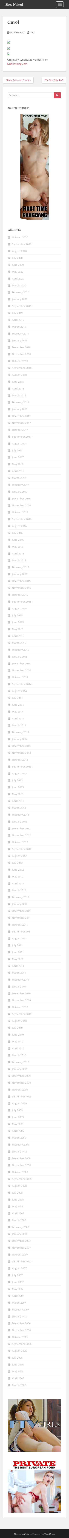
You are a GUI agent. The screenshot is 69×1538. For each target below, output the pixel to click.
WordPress (49, 1534)
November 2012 (21, 835)
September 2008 (21, 1179)
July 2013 (17, 780)
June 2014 (18, 704)
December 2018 (21, 347)
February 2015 (20, 649)
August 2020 (19, 251)
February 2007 (20, 1309)
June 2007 (18, 1282)
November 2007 (21, 1247)
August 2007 (19, 1268)
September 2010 (21, 1014)
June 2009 (18, 1117)
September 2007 (21, 1261)
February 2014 (20, 732)
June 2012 (18, 869)
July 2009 (17, 1110)
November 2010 (21, 1000)
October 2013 (20, 759)
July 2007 (17, 1275)
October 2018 (20, 361)
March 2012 (19, 890)
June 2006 (18, 1364)
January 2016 (19, 574)
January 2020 (19, 299)
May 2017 (17, 464)
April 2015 (18, 636)
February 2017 (20, 484)
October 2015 (20, 594)
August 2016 (19, 526)
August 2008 (19, 1185)
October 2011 (20, 924)
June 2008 (18, 1199)
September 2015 (21, 601)
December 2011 (21, 911)
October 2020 (20, 237)
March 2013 (19, 807)
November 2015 (21, 588)
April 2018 (18, 388)
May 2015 (17, 629)
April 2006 (18, 1378)
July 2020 (17, 258)
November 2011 (21, 917)
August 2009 (19, 1103)
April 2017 (18, 471)
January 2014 (19, 739)
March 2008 (19, 1220)
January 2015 (19, 656)
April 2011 (18, 966)
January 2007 (19, 1316)
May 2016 (17, 546)
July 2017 (17, 450)
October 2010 (20, 1007)
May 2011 (17, 959)
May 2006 (17, 1371)
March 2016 (19, 560)
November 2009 (21, 1082)
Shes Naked (14, 4)
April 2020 (18, 278)
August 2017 (19, 443)
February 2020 (20, 292)
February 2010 (20, 1062)
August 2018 (19, 374)
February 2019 (20, 333)
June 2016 (18, 539)
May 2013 (17, 794)
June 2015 (18, 622)
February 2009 (20, 1144)
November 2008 (21, 1165)
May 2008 (17, 1206)
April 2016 (18, 553)
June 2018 (18, 381)
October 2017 (20, 429)
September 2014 (21, 684)
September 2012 (21, 849)
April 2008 (18, 1213)
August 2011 (19, 938)
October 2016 (20, 512)
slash (32, 32)
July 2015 (17, 615)
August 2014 (19, 691)
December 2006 (21, 1323)
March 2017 (19, 478)
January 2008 (19, 1234)
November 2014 (21, 670)
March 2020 (19, 285)
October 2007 (20, 1254)
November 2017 (21, 423)
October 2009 (20, 1089)
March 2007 (19, 1302)
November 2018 (21, 354)
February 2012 (20, 897)
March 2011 (19, 972)
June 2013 (18, 787)
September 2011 (21, 931)
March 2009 (19, 1137)
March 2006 (19, 1385)
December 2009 (21, 1075)
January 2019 (19, 340)
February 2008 (20, 1227)
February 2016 (20, 567)
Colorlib (28, 1534)
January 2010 (19, 1069)
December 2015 (21, 581)
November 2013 (21, 752)
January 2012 (19, 904)
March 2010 (19, 1055)
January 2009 (19, 1151)
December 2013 (21, 746)
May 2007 (17, 1289)
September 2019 (21, 306)
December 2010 (21, 993)
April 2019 (18, 319)
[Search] (57, 95)
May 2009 (17, 1124)
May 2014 (17, 711)
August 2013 (19, 773)
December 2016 (21, 498)
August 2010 (19, 1021)
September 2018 (21, 368)
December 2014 (21, 663)
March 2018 (19, 395)
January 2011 (19, 986)
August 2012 (19, 856)
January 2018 (19, 409)
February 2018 (20, 402)
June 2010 (18, 1034)
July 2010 (17, 1027)
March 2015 (19, 642)
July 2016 (17, 533)
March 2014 (19, 725)
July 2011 (17, 945)
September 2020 (21, 244)
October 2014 (20, 677)
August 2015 (19, 608)
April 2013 (18, 801)
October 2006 (20, 1337)
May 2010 (17, 1041)
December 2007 (21, 1240)
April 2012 (18, 883)
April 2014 (18, 718)
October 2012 (20, 842)
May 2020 (17, 271)
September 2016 (21, 519)
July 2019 (17, 313)
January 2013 (19, 821)
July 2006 (17, 1357)
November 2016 (21, 505)
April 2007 (18, 1295)
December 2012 (21, 828)
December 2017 (21, 416)
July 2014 (17, 697)
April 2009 (18, 1130)
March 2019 (19, 326)
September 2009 (21, 1096)
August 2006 (19, 1350)
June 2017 (18, 457)
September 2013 (21, 766)
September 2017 (21, 436)
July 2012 (17, 862)
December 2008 (21, 1158)
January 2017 (19, 491)
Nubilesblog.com (17, 64)
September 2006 (21, 1344)
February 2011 (20, 979)
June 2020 (18, 264)
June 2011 (18, 952)
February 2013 (20, 814)
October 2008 (20, 1172)
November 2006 (21, 1330)
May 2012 (17, 876)
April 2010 (18, 1048)
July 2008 (17, 1192)
